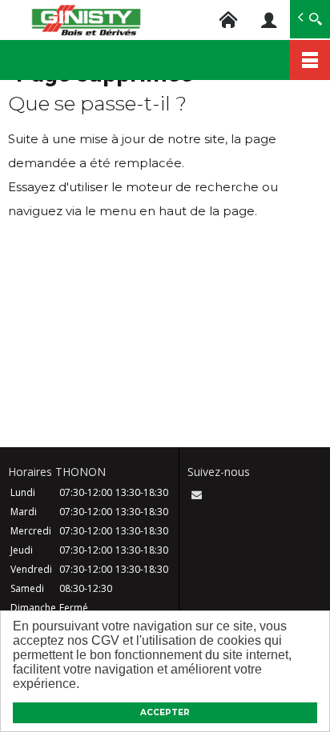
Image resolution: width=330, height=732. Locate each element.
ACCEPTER (165, 712)
